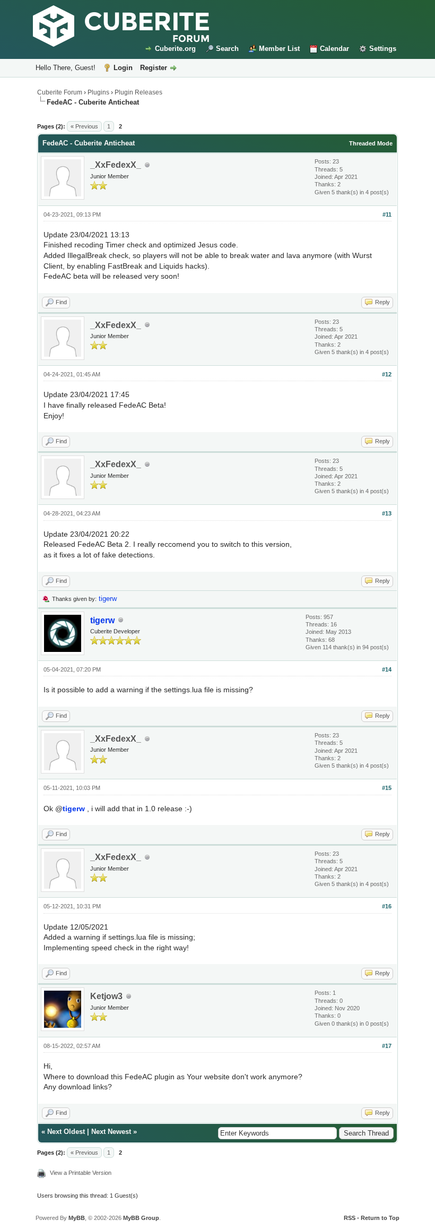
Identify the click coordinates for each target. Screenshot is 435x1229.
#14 (387, 669)
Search (227, 49)
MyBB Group (141, 1218)
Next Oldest (66, 1132)
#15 (387, 788)
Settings (382, 49)
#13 (387, 513)
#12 (387, 374)
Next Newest (111, 1132)
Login (123, 68)
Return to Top (380, 1218)
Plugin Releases (138, 92)
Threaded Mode (371, 143)
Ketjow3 (106, 996)
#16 (387, 906)
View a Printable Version (80, 1173)
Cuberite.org (175, 49)
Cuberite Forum (59, 92)
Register (153, 68)
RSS (349, 1218)
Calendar (334, 49)
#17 (387, 1046)
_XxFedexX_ (115, 164)
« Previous (84, 126)
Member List (279, 49)
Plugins (98, 92)
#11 (387, 214)
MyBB (76, 1218)
